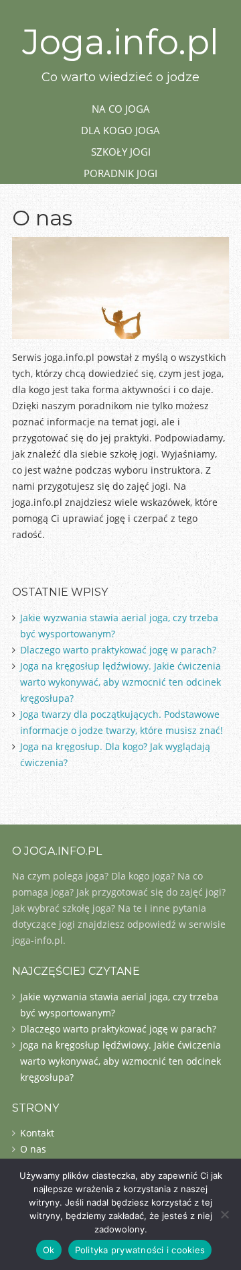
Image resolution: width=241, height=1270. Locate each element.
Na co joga (121, 108)
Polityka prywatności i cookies (140, 1250)
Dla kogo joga (120, 130)
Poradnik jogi (120, 173)
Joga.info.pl (120, 42)
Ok (49, 1250)
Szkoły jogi (121, 151)
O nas (33, 1149)
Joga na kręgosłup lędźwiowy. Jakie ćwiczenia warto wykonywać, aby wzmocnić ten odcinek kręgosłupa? (120, 681)
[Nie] (224, 1214)
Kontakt (37, 1132)
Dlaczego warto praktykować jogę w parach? (118, 649)
